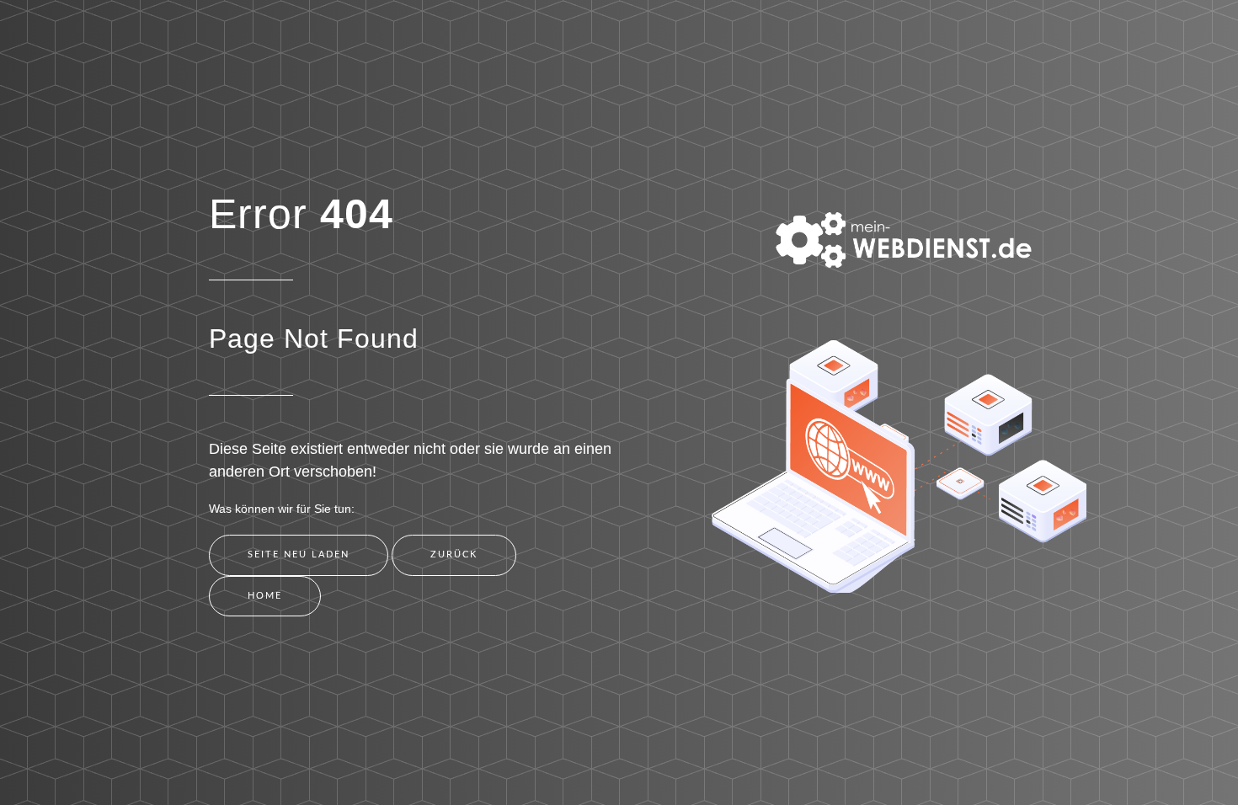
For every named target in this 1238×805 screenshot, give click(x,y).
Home (265, 595)
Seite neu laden (299, 554)
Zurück (454, 554)
